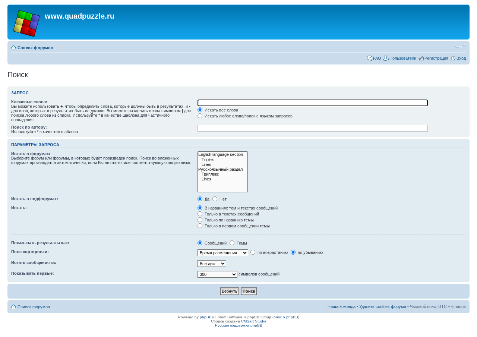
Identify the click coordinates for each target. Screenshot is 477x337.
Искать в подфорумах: (34, 198)
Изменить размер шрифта (460, 46)
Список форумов (35, 47)
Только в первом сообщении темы (236, 226)
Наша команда (342, 306)
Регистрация (436, 58)
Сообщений (215, 243)
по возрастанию (272, 252)
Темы (241, 243)
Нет (222, 199)
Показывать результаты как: (40, 242)
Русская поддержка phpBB (238, 325)
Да (206, 199)
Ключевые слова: (29, 102)
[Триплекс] (222, 174)
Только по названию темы (228, 220)
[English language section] (222, 154)
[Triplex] (222, 159)
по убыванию (310, 252)
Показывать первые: (32, 273)
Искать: (19, 207)
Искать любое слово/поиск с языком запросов (248, 116)
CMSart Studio (253, 321)
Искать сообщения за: (33, 262)
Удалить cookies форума (382, 306)
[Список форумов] (27, 22)
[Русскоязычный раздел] (222, 169)
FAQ (377, 58)
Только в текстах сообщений (231, 214)
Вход (461, 58)
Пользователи (402, 58)
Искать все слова (220, 110)
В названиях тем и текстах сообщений (240, 208)
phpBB (206, 317)
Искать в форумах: (30, 153)
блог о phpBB (286, 317)
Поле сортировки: (30, 251)
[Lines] (222, 164)
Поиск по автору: (29, 127)
